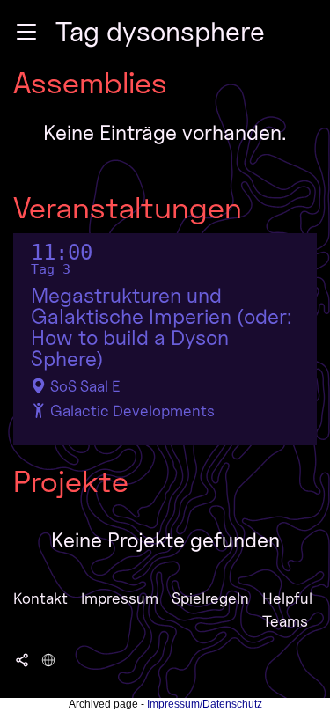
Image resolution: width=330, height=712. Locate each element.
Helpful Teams (287, 609)
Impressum (119, 598)
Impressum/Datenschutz (204, 704)
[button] (26, 32)
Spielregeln (210, 598)
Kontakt (40, 598)
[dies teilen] (22, 658)
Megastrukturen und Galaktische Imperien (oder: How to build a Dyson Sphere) (161, 327)
